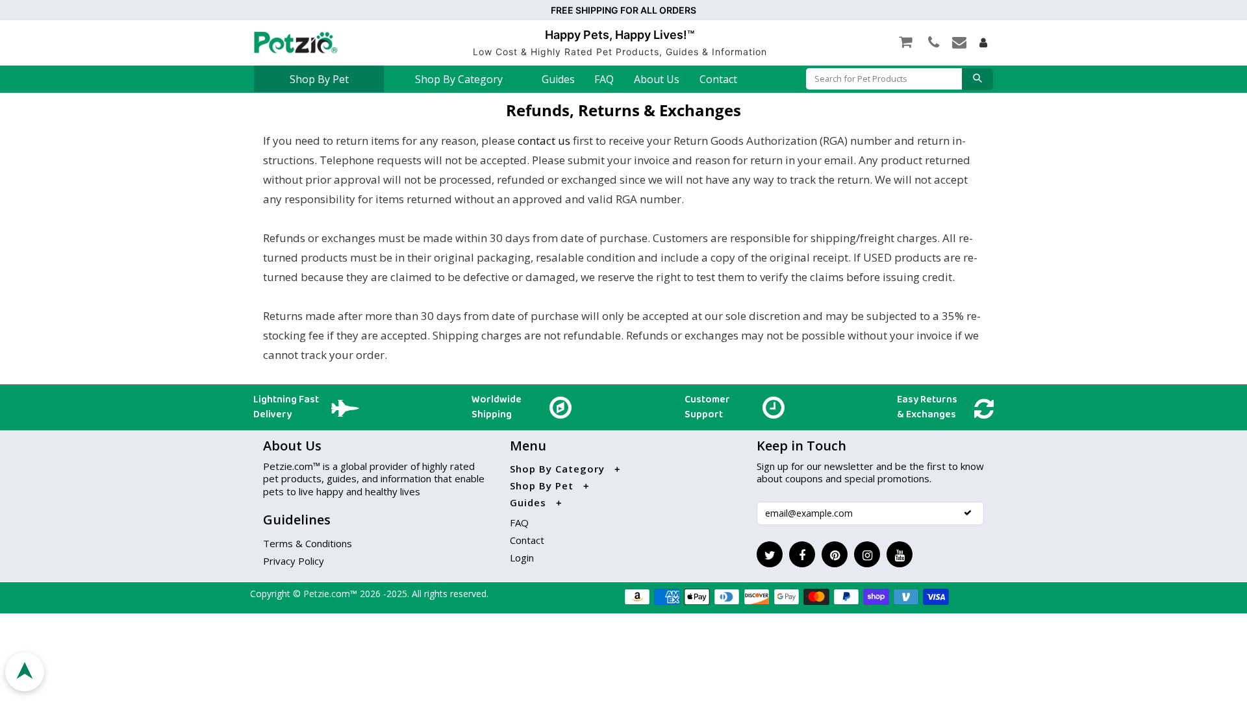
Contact (718, 79)
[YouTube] (900, 554)
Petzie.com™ (331, 593)
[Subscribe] (967, 512)
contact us (544, 140)
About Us (656, 79)
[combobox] (884, 79)
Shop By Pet (319, 79)
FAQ (604, 79)
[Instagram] (867, 554)
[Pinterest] (835, 554)
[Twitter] (770, 554)
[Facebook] (802, 554)
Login (522, 557)
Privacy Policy (293, 560)
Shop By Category (459, 79)
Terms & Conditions (307, 543)
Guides (558, 79)
